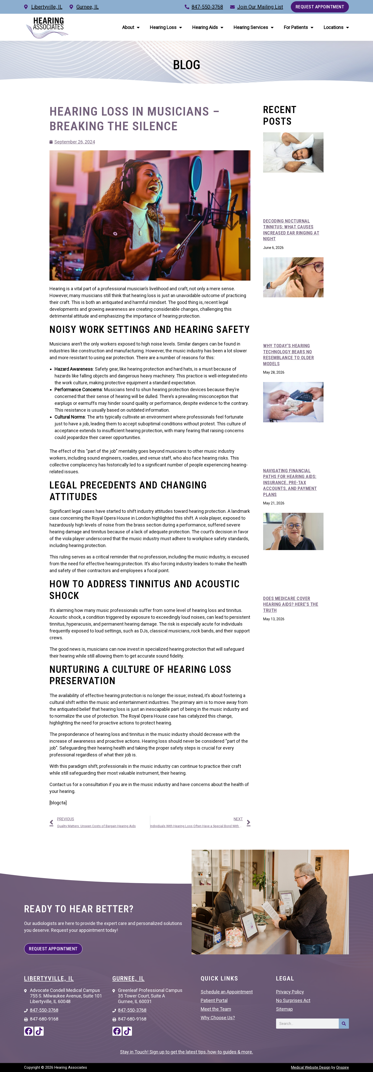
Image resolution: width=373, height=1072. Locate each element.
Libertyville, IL (49, 978)
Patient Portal (214, 1000)
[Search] (344, 1024)
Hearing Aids (205, 27)
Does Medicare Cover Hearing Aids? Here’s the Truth (290, 604)
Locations (334, 27)
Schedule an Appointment (227, 991)
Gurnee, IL (128, 978)
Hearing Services (251, 27)
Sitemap (284, 1009)
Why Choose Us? (218, 1017)
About (128, 27)
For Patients (296, 27)
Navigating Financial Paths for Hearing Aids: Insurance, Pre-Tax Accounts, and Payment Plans (290, 482)
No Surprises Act (293, 1000)
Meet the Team (216, 1009)
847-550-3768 (207, 7)
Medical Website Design (310, 1067)
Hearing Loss (163, 27)
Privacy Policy (290, 991)
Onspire (342, 1067)
